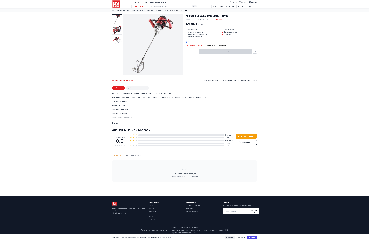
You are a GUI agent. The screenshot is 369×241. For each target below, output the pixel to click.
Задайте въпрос (247, 142)
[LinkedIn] (122, 213)
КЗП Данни (189, 208)
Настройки (241, 237)
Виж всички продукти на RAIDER (124, 80)
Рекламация (190, 214)
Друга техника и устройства (143, 10)
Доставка (152, 211)
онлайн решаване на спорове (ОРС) (216, 230)
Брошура (241, 6)
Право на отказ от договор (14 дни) (184, 233)
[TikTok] (125, 213)
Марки (151, 216)
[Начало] (113, 10)
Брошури (152, 219)
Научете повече (165, 237)
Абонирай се (254, 211)
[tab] (118, 88)
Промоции (230, 6)
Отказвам (229, 237)
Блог (150, 214)
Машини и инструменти (123, 10)
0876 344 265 (218, 6)
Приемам (252, 237)
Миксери (158, 10)
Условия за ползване (193, 206)
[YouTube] (119, 213)
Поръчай (226, 51)
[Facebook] (113, 213)
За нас (151, 206)
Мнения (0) (118, 155)
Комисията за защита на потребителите (175, 230)
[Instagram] (116, 213)
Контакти (252, 6)
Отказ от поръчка (192, 211)
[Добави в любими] (255, 52)
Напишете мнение (247, 136)
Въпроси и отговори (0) (133, 155)
